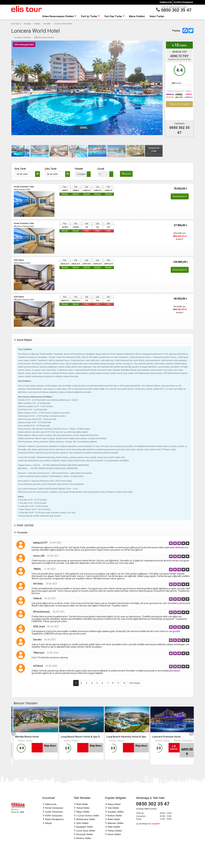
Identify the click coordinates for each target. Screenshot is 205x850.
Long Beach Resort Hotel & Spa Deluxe (81, 736)
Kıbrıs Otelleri (137, 16)
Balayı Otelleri (83, 811)
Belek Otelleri (114, 819)
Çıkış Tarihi (50, 168)
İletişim (48, 823)
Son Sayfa (134, 682)
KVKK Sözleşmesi (53, 815)
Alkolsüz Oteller (83, 838)
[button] (83, 174)
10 (124, 682)
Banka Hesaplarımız (54, 819)
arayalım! (156, 823)
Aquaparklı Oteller (84, 826)
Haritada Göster (45, 37)
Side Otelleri (113, 808)
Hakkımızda (166, 2)
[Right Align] (171, 543)
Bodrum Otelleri (115, 815)
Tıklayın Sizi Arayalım (179, 104)
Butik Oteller (82, 804)
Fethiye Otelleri (115, 830)
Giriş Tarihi (20, 168)
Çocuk (100, 168)
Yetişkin (79, 168)
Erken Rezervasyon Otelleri (58, 16)
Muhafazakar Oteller (85, 819)
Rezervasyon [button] (179, 196)
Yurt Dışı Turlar (113, 16)
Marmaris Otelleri (115, 823)
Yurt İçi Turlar (89, 16)
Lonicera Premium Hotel (164, 736)
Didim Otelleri (114, 826)
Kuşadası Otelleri (116, 811)
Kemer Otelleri (114, 834)
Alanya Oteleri (114, 804)
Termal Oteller (82, 808)
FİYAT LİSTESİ (24, 525)
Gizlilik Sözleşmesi (183, 2)
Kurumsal (48, 797)
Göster (127, 173)
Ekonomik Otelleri (84, 834)
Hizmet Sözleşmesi (54, 808)
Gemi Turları (157, 16)
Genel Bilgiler (24, 339)
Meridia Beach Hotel (25, 736)
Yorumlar (22, 532)
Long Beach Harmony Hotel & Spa (124, 736)
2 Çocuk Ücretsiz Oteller (87, 815)
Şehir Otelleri (82, 823)
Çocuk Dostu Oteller (85, 830)
